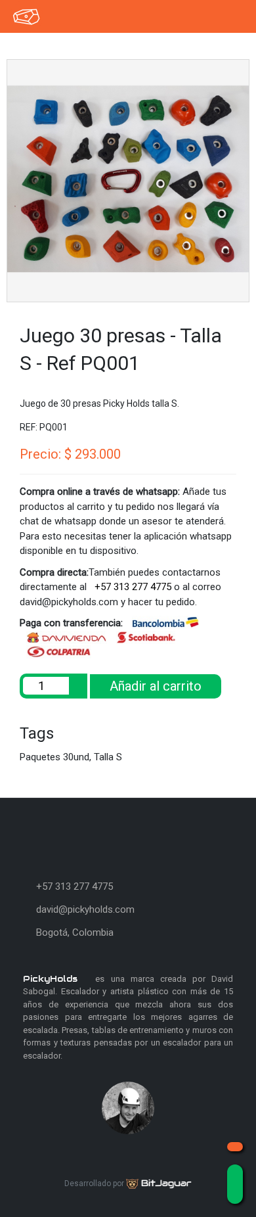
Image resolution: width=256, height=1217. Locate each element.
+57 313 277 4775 (131, 587)
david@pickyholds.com (85, 909)
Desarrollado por (95, 1183)
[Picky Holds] (29, 16)
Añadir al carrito (156, 686)
